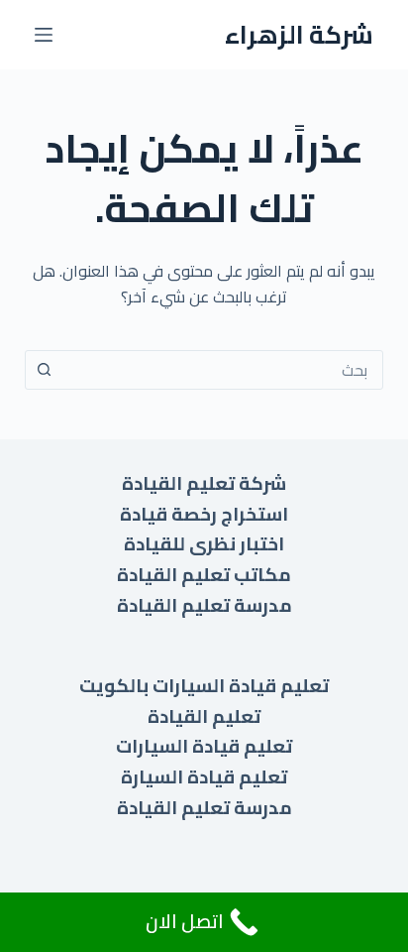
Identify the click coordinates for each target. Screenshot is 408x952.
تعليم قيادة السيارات (204, 746)
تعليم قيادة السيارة (204, 777)
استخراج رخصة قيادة (204, 514)
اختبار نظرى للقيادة (204, 544)
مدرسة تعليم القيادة (204, 605)
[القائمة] (43, 35)
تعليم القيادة (204, 716)
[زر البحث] (44, 370)
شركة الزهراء (299, 34)
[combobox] (223, 370)
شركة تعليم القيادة (204, 483)
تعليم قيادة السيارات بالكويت (204, 685)
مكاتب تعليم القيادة (204, 574)
